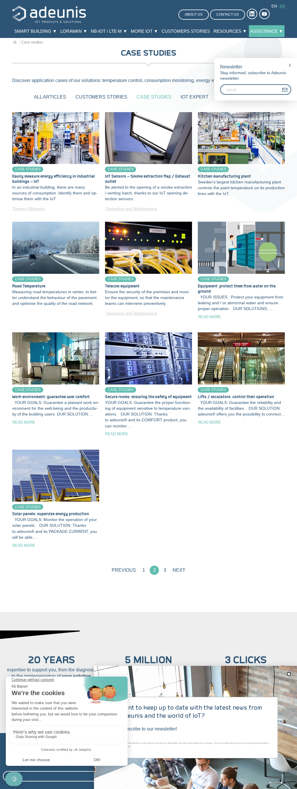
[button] (289, 674)
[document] (148, 394)
